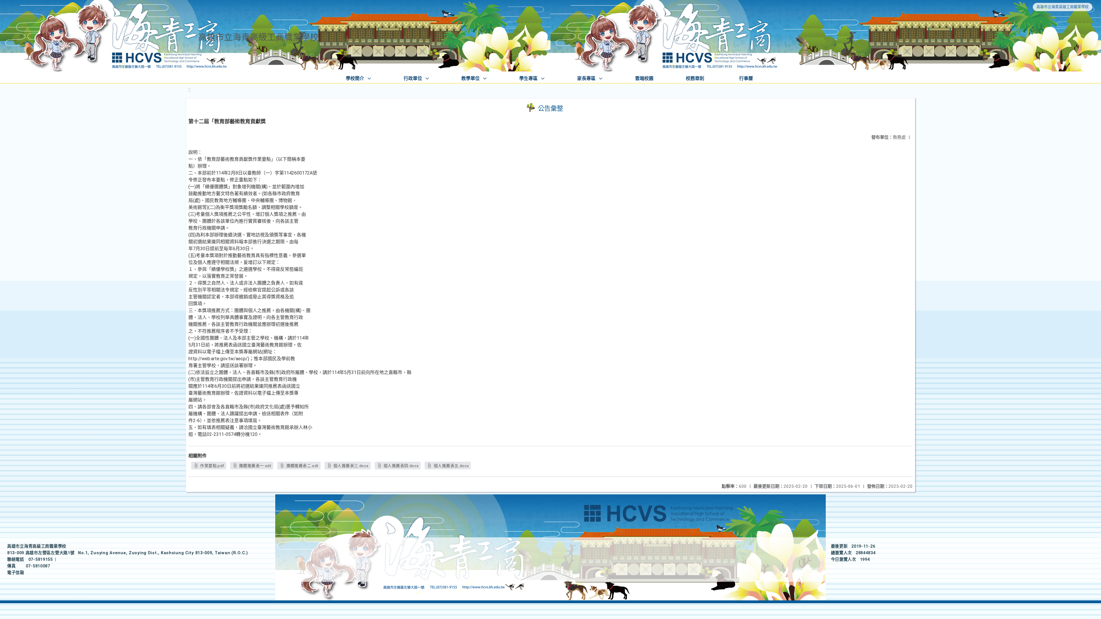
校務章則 (695, 78)
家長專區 (586, 78)
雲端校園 (644, 78)
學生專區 (528, 78)
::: (189, 89)
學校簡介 (355, 78)
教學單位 (470, 78)
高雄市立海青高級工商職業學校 (1062, 7)
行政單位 (413, 78)
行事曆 (746, 78)
